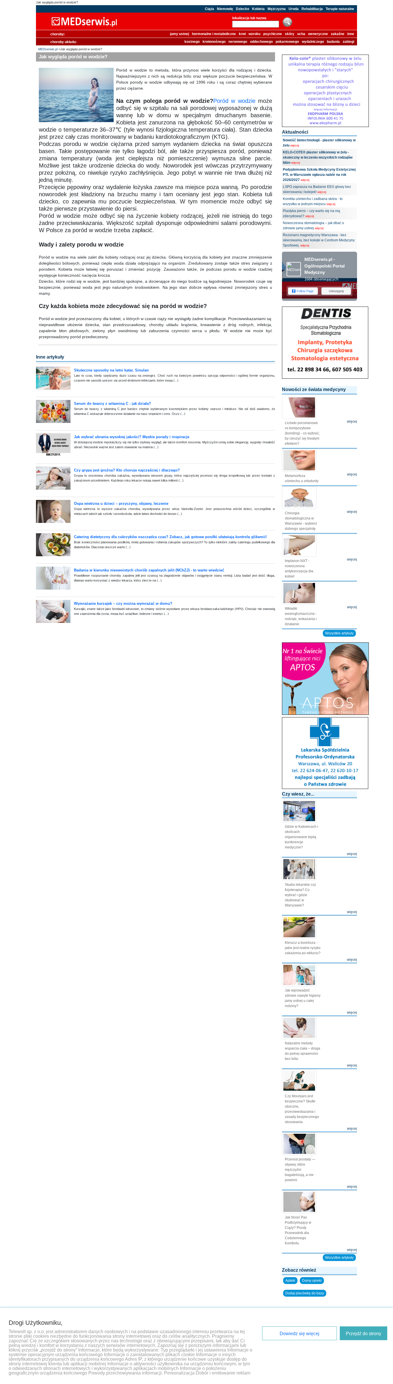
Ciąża (209, 9)
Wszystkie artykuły (339, 633)
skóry (289, 34)
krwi (242, 34)
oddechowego (261, 42)
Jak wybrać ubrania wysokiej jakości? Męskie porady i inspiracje (131, 437)
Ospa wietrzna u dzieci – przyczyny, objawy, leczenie (121, 503)
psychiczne (272, 34)
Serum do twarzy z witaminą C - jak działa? (112, 403)
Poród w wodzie (234, 101)
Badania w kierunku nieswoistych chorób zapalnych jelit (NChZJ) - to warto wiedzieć (149, 570)
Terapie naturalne (340, 9)
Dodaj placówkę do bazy (304, 1293)
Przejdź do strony (363, 1333)
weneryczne (318, 34)
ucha (301, 34)
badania (333, 42)
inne (350, 34)
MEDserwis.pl (48, 49)
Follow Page (305, 291)
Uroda (294, 9)
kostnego (192, 42)
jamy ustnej (179, 34)
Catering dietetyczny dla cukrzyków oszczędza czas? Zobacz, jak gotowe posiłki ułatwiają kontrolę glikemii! (170, 537)
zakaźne (337, 34)
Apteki (290, 1281)
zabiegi (348, 42)
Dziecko (242, 9)
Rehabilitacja (312, 9)
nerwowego (237, 42)
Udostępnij (336, 291)
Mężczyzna (277, 9)
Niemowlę (225, 9)
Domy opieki (312, 1281)
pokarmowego (287, 42)
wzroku (254, 34)
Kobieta (258, 9)
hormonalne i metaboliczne (214, 34)
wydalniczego (313, 42)
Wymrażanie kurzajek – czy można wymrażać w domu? (123, 603)
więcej (294, 145)
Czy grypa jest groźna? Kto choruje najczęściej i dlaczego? (127, 470)
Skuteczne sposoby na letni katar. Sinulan (111, 370)
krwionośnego (214, 42)
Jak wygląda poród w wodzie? (57, 2)
